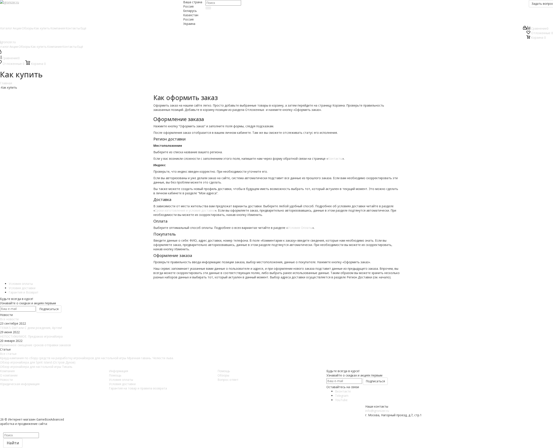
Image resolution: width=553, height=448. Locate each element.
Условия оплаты (121, 380)
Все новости (9, 319)
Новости (6, 380)
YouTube (341, 400)
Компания (7, 371)
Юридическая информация (20, 384)
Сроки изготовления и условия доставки (185, 210)
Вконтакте (343, 391)
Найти (13, 442)
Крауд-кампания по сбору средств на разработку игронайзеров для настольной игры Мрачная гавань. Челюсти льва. (87, 358)
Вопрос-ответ (228, 380)
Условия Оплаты (300, 228)
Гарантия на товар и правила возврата (138, 388)
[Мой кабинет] (524, 28)
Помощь (115, 375)
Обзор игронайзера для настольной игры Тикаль (36, 367)
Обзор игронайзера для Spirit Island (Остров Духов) (37, 362)
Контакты (335, 158)
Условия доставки (122, 384)
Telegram (341, 396)
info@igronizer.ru (377, 411)
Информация (118, 371)
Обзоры (223, 375)
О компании (8, 375)
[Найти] (208, 8)
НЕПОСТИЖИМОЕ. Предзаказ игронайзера (31, 336)
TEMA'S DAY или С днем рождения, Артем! (31, 328)
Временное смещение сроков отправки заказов (35, 345)
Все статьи (8, 354)
